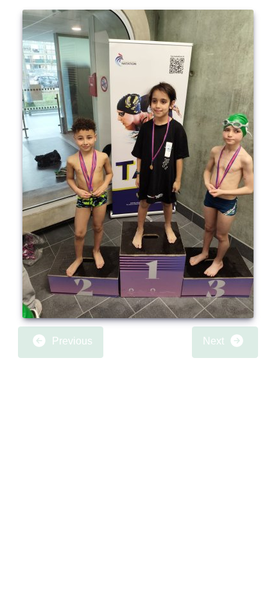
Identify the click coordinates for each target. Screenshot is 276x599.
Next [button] (215, 341)
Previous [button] (70, 341)
